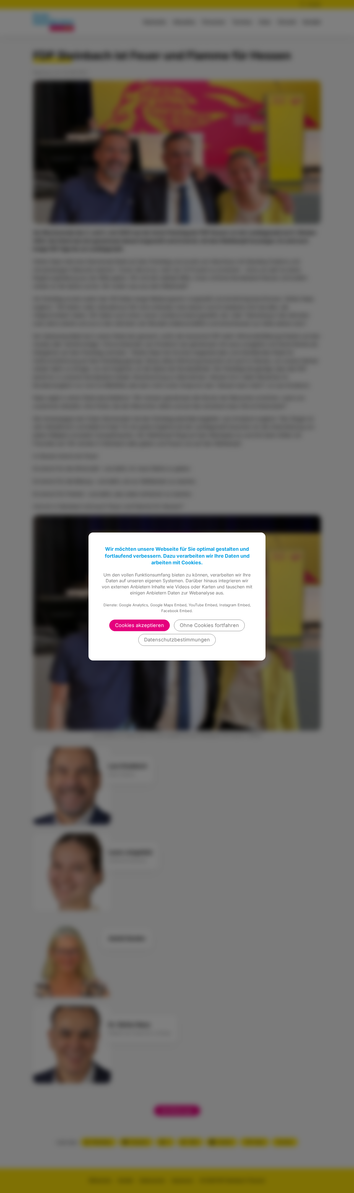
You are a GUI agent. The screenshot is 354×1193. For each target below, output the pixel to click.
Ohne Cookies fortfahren (209, 625)
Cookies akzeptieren (139, 625)
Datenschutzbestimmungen (177, 640)
